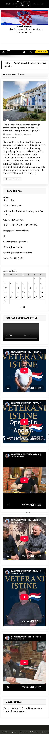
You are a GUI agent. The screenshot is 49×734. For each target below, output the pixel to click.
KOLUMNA (21, 6)
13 (23, 288)
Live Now (41, 51)
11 (11, 288)
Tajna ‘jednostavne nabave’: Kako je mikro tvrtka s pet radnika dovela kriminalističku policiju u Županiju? (21, 127)
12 (17, 288)
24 (5, 297)
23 (41, 292)
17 (5, 292)
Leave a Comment (11, 137)
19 (17, 292)
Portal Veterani (24, 26)
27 (23, 297)
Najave (29, 4)
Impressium (14, 732)
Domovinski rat (38, 4)
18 (11, 292)
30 (41, 297)
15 (35, 288)
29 (35, 297)
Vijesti (8, 4)
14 (29, 288)
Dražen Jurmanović (24, 134)
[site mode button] (25, 52)
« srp (23, 307)
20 (23, 292)
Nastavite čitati (13, 179)
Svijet (22, 4)
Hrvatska (15, 4)
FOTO (29, 6)
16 (41, 288)
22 (35, 292)
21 (29, 292)
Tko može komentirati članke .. (29, 732)
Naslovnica (44, 732)
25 (11, 297)
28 (29, 297)
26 (17, 297)
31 (5, 301)
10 (5, 288)
